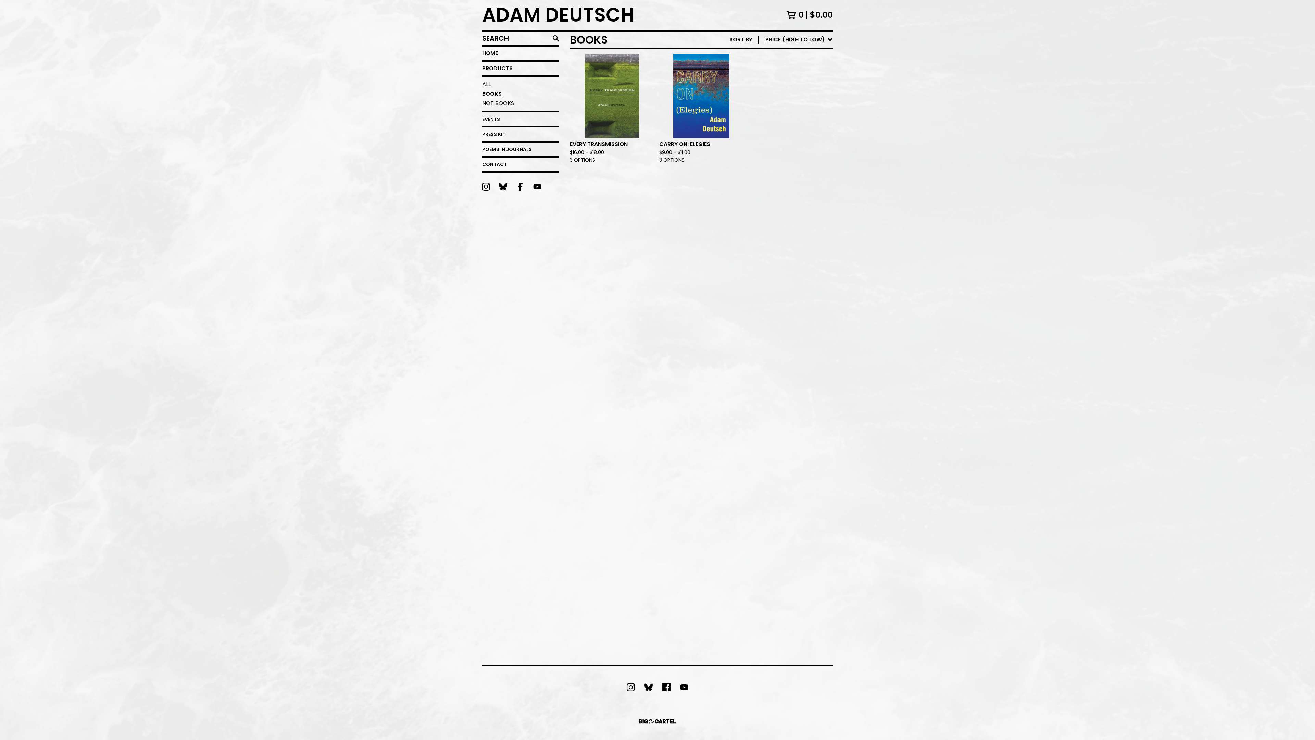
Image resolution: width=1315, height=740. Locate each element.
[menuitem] (781, 40)
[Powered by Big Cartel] (657, 721)
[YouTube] (537, 187)
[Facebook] (520, 187)
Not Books (498, 103)
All (486, 84)
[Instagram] (486, 187)
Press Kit (493, 134)
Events (491, 119)
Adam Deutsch (558, 15)
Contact (494, 164)
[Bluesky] (503, 187)
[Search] (556, 38)
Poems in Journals (507, 149)
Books (492, 94)
